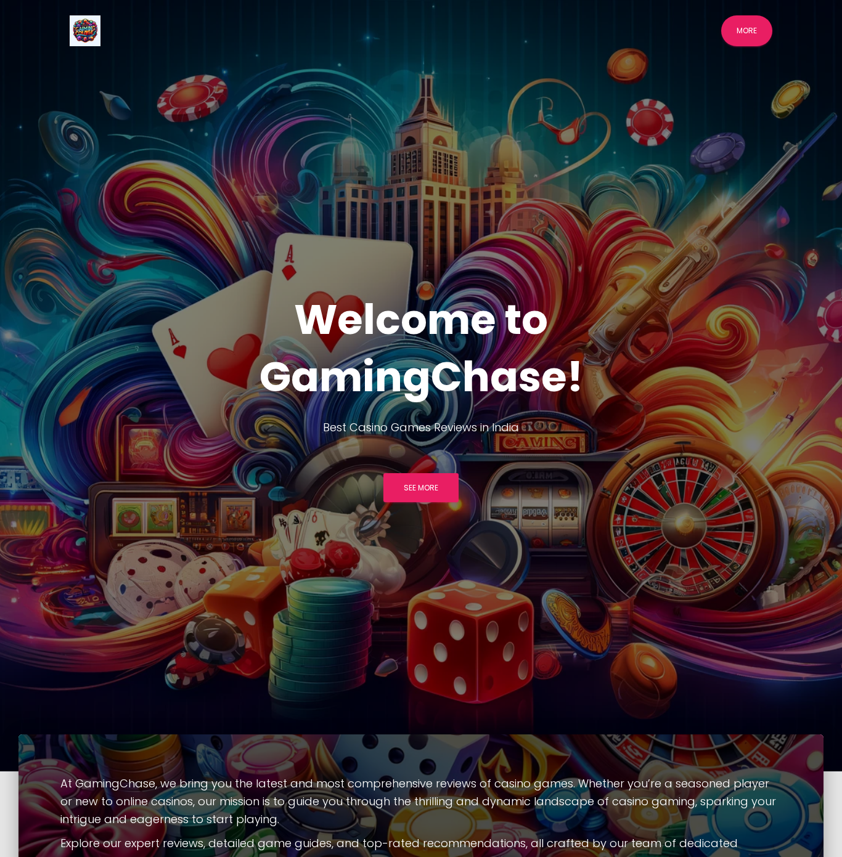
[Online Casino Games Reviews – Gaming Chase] (85, 30)
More (747, 30)
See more (421, 487)
